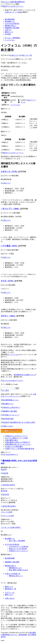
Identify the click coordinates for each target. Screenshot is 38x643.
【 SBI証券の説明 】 (8, 485)
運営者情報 (23, 635)
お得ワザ (8, 30)
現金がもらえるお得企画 (18, 549)
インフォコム (15, 105)
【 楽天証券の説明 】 (8, 506)
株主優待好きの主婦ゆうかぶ (24, 375)
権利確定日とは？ (15, 568)
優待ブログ (9, 595)
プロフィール (10, 592)
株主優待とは (10, 21)
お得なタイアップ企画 (13, 12)
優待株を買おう (10, 26)
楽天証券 (4, 491)
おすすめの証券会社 (12, 23)
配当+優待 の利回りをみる (18, 570)
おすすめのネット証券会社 (18, 546)
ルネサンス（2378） (9, 171)
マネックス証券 (6, 512)
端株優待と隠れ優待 (12, 28)
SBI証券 (4, 469)
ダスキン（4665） (8, 316)
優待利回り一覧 (10, 589)
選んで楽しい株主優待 (17, 541)
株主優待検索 (10, 19)
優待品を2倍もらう (16, 576)
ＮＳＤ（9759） (7, 281)
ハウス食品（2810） (9, 246)
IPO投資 (8, 34)
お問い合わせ (10, 598)
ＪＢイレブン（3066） (10, 209)
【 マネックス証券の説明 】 (11, 527)
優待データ (9, 32)
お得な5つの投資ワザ (12, 574)
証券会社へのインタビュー (18, 551)
